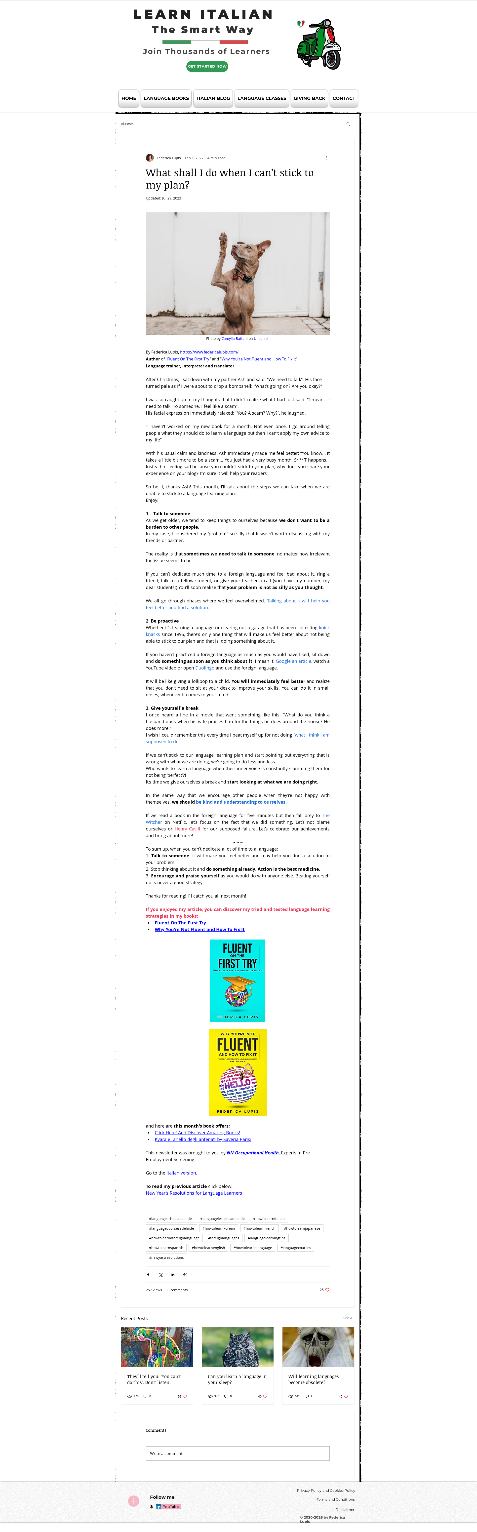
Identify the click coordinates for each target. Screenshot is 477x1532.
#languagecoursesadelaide (171, 1228)
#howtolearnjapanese (302, 1228)
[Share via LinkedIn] (172, 1274)
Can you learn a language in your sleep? (237, 1379)
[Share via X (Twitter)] (160, 1274)
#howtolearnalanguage (253, 1247)
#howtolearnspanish (166, 1247)
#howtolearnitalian (269, 1218)
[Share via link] (184, 1274)
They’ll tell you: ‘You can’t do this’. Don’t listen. (154, 1379)
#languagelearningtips (266, 1238)
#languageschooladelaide (170, 1218)
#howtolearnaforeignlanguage (174, 1238)
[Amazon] (151, 1506)
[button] (348, 124)
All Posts (127, 123)
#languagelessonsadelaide (222, 1218)
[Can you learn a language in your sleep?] (238, 1347)
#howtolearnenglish (208, 1247)
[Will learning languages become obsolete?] (318, 1347)
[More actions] (327, 158)
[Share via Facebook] (148, 1274)
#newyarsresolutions (166, 1257)
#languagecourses (295, 1247)
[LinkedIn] (158, 1506)
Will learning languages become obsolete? (313, 1379)
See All (349, 1317)
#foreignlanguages (223, 1238)
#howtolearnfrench (259, 1228)
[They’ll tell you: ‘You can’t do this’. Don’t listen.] (157, 1347)
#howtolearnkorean (218, 1228)
